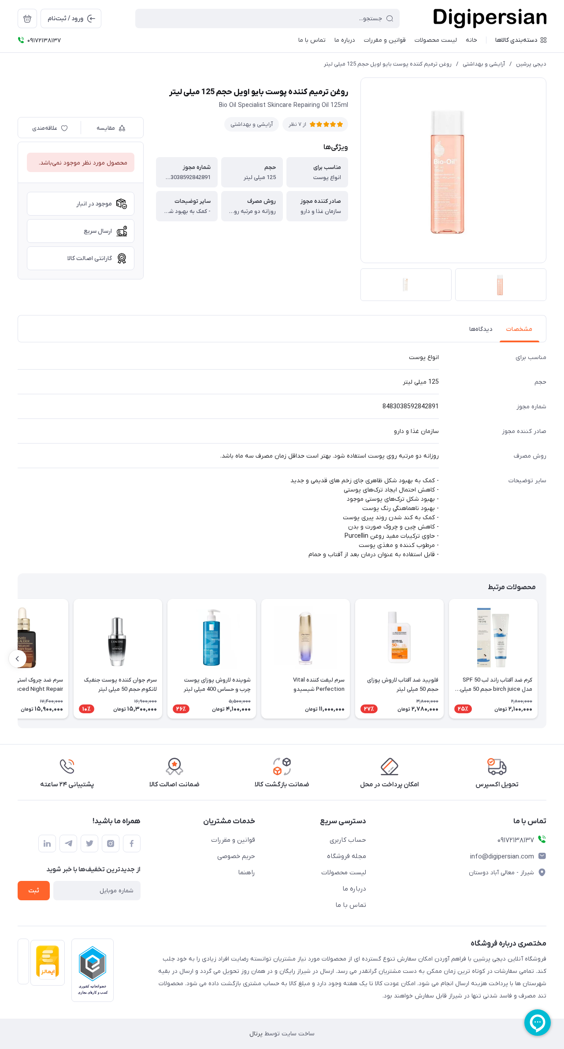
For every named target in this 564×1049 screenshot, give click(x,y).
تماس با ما (350, 905)
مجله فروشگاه (346, 856)
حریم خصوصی (236, 856)
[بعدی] (17, 659)
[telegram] (68, 843)
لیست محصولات (343, 872)
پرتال (256, 1034)
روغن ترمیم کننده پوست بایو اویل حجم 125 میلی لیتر (388, 64)
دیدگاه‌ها (480, 329)
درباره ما (354, 888)
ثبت (33, 891)
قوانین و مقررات (233, 840)
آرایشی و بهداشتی (484, 64)
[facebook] (132, 843)
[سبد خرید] (27, 18)
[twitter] (89, 843)
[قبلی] (546, 659)
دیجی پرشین (531, 64)
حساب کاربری (348, 840)
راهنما (246, 872)
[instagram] (110, 843)
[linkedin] (47, 843)
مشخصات (519, 329)
